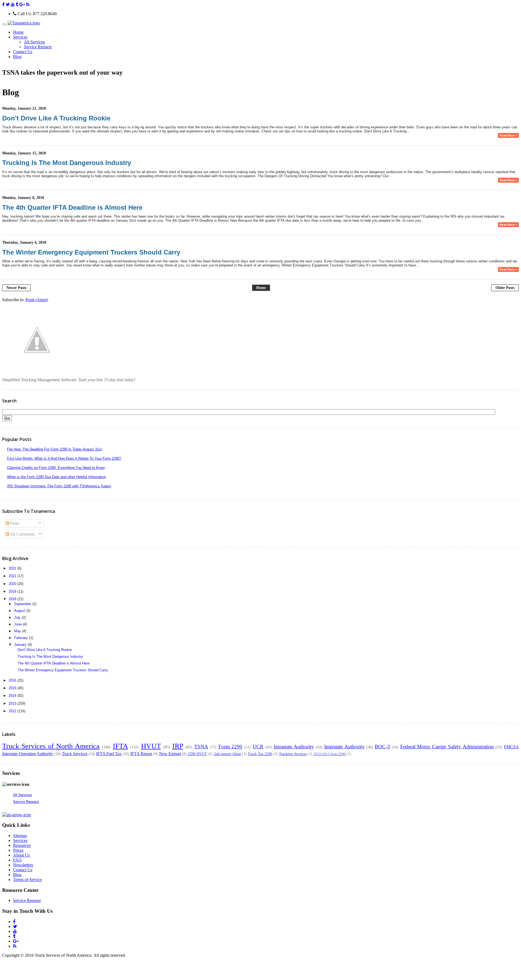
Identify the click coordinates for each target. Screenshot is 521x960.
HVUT (151, 746)
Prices (18, 850)
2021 (13, 576)
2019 (13, 591)
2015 (13, 688)
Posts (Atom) (37, 299)
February (21, 638)
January (21, 645)
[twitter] (8, 4)
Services (20, 840)
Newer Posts (16, 288)
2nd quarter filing (227, 754)
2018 (13, 599)
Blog (17, 56)
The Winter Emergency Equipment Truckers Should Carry (91, 252)
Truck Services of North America (51, 746)
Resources (22, 845)
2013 (13, 703)
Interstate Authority (344, 746)
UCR (258, 746)
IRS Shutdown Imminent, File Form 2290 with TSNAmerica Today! (59, 486)
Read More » (508, 135)
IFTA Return (141, 753)
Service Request (38, 46)
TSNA (201, 746)
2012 (13, 711)
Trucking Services (293, 754)
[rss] (28, 4)
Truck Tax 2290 (260, 754)
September (23, 604)
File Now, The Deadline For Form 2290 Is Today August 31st (54, 449)
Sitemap (20, 835)
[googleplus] (22, 4)
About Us (21, 855)
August (20, 611)
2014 (13, 696)
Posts (14, 523)
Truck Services (74, 753)
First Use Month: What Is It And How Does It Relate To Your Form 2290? (64, 458)
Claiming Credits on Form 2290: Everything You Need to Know (56, 468)
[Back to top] (16, 814)
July (18, 617)
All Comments (22, 534)
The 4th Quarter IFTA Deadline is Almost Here (72, 207)
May (18, 631)
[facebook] (3, 4)
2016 (13, 680)
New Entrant (170, 753)
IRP (177, 746)
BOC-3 (382, 746)
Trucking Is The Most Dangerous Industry (66, 162)
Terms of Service (27, 879)
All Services (34, 42)
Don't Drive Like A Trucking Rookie (56, 118)
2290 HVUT (197, 754)
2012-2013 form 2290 (329, 754)
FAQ (17, 860)
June (18, 624)
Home (18, 32)
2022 (13, 568)
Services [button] (20, 37)
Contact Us (22, 51)
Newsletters (23, 865)
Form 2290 (230, 746)
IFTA (120, 746)
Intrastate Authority (294, 746)
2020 (13, 584)
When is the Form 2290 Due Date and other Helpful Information (56, 477)
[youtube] (13, 4)
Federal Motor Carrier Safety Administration (447, 746)
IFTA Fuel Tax (109, 753)
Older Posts (504, 288)
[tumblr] (17, 4)
